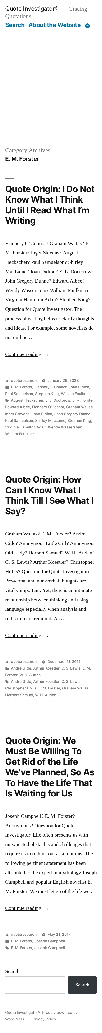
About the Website (54, 24)
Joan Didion (79, 387)
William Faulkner (75, 393)
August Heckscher (27, 400)
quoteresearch (24, 380)
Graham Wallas (79, 407)
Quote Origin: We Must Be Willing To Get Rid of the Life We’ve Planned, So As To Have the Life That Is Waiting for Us (49, 767)
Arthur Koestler (46, 668)
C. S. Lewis (70, 668)
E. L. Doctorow (57, 400)
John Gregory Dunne (72, 414)
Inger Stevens (17, 414)
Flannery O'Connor (50, 387)
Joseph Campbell (49, 941)
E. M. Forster (21, 387)
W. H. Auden (30, 675)
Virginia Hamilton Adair (25, 427)
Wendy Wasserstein (65, 427)
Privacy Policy (43, 1019)
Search (14, 24)
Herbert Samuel (19, 695)
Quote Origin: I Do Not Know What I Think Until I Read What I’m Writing (50, 205)
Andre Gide (21, 668)
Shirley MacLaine (50, 420)
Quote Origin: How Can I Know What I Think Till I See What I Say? (49, 495)
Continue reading (27, 354)
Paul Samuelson (19, 393)
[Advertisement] (51, 82)
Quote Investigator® (32, 8)
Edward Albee (17, 407)
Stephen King (47, 393)
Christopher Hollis (21, 688)
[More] (87, 26)
